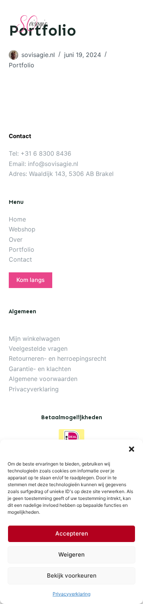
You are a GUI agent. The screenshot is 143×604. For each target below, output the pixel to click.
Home (17, 219)
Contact (20, 259)
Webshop (22, 229)
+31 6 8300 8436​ (46, 153)
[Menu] (130, 23)
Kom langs (30, 279)
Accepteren (71, 533)
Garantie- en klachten (40, 369)
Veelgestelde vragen (38, 348)
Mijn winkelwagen (34, 338)
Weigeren (71, 554)
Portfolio (21, 65)
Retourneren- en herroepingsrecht (57, 358)
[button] (131, 449)
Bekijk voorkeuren (71, 575)
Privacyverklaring (71, 594)
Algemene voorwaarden (43, 379)
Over (15, 239)
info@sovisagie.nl (53, 164)
